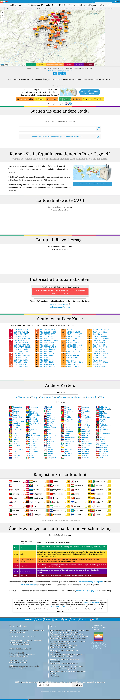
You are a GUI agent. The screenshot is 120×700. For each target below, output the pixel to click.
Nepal (65, 435)
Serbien (83, 439)
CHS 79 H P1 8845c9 (98, 358)
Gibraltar (31, 433)
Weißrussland (103, 455)
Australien (14, 425)
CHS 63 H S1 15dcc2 (72, 345)
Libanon (48, 451)
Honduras (31, 445)
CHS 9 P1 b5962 (18, 353)
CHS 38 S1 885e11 (98, 366)
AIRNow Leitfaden (28, 585)
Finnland (31, 419)
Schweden (84, 433)
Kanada (48, 423)
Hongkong (32, 447)
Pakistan (66, 455)
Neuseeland (67, 439)
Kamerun (49, 421)
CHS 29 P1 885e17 (19, 364)
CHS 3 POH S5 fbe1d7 (73, 351)
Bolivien (14, 437)
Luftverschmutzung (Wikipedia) (90, 582)
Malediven (67, 411)
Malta (65, 415)
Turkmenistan (103, 433)
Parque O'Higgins (98, 336)
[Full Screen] (2, 19)
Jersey (48, 415)
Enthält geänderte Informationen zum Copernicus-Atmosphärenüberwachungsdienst (67, 655)
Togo (99, 423)
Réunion (83, 421)
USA (99, 435)
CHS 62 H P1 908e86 (99, 338)
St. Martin (101, 407)
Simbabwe (84, 445)
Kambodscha (50, 419)
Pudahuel (68, 330)
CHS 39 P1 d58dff (45, 362)
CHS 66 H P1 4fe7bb (98, 355)
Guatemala (32, 439)
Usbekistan (102, 445)
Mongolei (66, 429)
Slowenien (84, 451)
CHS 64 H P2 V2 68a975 (21, 345)
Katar (47, 429)
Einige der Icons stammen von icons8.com (64, 663)
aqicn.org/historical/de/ (59, 304)
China (13, 453)
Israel (47, 409)
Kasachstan (50, 427)
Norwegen (66, 449)
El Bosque (68, 360)
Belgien (13, 431)
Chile (12, 451)
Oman (65, 451)
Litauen (48, 453)
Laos (47, 445)
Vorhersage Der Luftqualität (18, 657)
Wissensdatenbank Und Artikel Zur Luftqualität (25, 641)
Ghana (30, 431)
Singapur (83, 447)
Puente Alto (95, 360)
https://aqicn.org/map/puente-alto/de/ (60, 71)
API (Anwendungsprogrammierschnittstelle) (24, 666)
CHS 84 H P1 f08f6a (98, 347)
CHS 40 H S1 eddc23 (72, 340)
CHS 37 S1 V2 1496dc (20, 347)
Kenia (47, 431)
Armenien (14, 419)
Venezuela (101, 447)
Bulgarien (14, 445)
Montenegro (67, 431)
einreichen (77, 685)
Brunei (13, 443)
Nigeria (65, 443)
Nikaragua (66, 445)
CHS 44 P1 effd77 (19, 334)
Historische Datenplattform (18, 668)
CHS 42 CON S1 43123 (73, 362)
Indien (30, 449)
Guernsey (31, 441)
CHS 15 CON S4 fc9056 (47, 364)
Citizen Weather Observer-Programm (62, 650)
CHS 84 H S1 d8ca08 (98, 332)
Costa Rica (14, 455)
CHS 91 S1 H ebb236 (72, 336)
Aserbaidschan (16, 421)
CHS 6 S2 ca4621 (97, 343)
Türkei (100, 431)
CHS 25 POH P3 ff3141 (47, 340)
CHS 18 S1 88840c (45, 360)
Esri (7, 65)
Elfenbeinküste (34, 415)
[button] (2, 12)
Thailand (101, 421)
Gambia (31, 427)
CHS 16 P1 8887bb (45, 366)
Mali (64, 413)
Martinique (67, 419)
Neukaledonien (68, 437)
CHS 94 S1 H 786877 (72, 334)
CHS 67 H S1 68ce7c (98, 345)
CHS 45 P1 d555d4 (45, 349)
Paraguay (83, 407)
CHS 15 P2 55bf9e (19, 351)
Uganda (100, 437)
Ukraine (100, 439)
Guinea (30, 443)
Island (48, 407)
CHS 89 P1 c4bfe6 (45, 345)
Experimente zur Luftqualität (19, 642)
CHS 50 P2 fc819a (19, 343)
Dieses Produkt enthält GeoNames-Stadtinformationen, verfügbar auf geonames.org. (68, 642)
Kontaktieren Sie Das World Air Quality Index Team (26, 630)
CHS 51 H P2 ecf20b (20, 338)
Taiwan (100, 419)
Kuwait (48, 443)
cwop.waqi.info (55, 652)
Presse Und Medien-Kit (17, 632)
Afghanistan (15, 407)
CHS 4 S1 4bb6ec (71, 364)
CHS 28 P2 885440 (19, 366)
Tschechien (102, 429)
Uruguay (101, 443)
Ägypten (14, 409)
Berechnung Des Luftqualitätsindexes (22, 655)
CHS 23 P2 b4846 (18, 358)
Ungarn (100, 441)
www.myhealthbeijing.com (87, 591)
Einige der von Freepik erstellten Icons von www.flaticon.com (64, 660)
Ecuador (31, 411)
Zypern (100, 457)
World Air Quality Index (90, 603)
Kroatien (49, 441)
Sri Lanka (83, 457)
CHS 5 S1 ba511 (70, 338)
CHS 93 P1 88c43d (19, 330)
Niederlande (67, 441)
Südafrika (101, 413)
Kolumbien (50, 435)
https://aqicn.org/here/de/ (60, 86)
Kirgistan (49, 433)
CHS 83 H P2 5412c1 (72, 347)
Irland (30, 457)
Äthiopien (14, 423)
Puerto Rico (84, 417)
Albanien (14, 411)
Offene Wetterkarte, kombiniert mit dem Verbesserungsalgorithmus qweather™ (63, 646)
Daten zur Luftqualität (16, 653)
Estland (30, 417)
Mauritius (66, 421)
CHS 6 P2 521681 (44, 336)
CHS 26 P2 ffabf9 (45, 343)
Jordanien (49, 417)
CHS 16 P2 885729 (71, 343)
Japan (47, 413)
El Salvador (32, 413)
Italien (48, 411)
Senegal (83, 437)
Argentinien (15, 417)
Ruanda (83, 423)
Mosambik (66, 433)
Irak (29, 453)
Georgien (31, 429)
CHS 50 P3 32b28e (19, 360)
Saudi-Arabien (85, 431)
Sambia (82, 429)
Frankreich (32, 421)
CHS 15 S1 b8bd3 (71, 332)
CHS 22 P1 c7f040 (45, 338)
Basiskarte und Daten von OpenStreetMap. (64, 669)
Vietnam (101, 453)
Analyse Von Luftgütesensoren (19, 644)
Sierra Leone (85, 443)
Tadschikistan (103, 417)
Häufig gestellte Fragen (20, 648)
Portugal (83, 415)
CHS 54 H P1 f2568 (45, 334)
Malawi (65, 407)
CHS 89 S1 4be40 (97, 351)
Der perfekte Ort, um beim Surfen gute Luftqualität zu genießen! (68, 672)
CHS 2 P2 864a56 (18, 362)
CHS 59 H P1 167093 (20, 336)
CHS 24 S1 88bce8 (71, 358)
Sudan (100, 415)
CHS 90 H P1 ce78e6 (20, 355)
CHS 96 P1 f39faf (18, 340)
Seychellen (84, 441)
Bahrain (13, 427)
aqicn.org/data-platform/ (60, 307)
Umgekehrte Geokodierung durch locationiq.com (66, 666)
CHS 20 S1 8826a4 (71, 366)
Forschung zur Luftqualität (22, 636)
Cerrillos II (69, 353)
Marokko (66, 417)
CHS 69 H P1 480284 (99, 362)
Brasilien (14, 441)
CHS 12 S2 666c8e (45, 353)
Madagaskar (50, 457)
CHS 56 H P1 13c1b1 (46, 332)
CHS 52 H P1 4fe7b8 (46, 330)
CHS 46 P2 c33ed (44, 358)
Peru (81, 409)
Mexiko (65, 425)
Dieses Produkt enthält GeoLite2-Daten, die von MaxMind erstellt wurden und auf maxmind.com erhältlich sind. (69, 637)
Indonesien (32, 451)
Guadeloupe (32, 437)
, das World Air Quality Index (60, 607)
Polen (82, 413)
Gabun (30, 425)
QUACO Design (54, 676)
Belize (13, 433)
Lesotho (48, 447)
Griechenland (33, 435)
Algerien (14, 413)
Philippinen (84, 411)
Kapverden (50, 425)
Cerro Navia (95, 334)
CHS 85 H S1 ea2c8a (98, 340)
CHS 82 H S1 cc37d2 (46, 347)
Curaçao (13, 457)
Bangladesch (15, 429)
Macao (48, 455)
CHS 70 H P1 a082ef (98, 353)
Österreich (66, 453)
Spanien (83, 455)
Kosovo (48, 439)
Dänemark (32, 407)
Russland (83, 427)
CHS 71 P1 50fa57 (45, 351)
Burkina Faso (15, 449)
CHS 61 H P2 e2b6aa (20, 349)
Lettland (48, 449)
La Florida (95, 364)
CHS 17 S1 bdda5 (45, 355)
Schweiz (83, 435)
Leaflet (2, 64)
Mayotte (65, 423)
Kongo (48, 437)
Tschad (100, 427)
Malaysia (66, 409)
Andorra (14, 415)
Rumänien (84, 425)
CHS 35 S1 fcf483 (97, 349)
